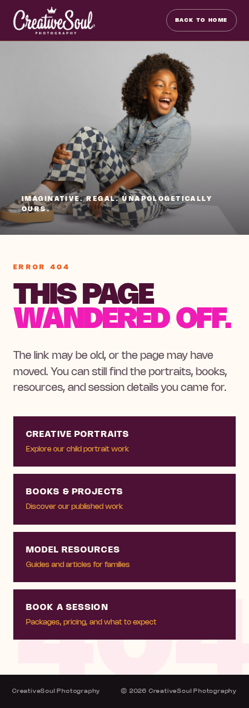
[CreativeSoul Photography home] (54, 20)
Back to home (201, 20)
